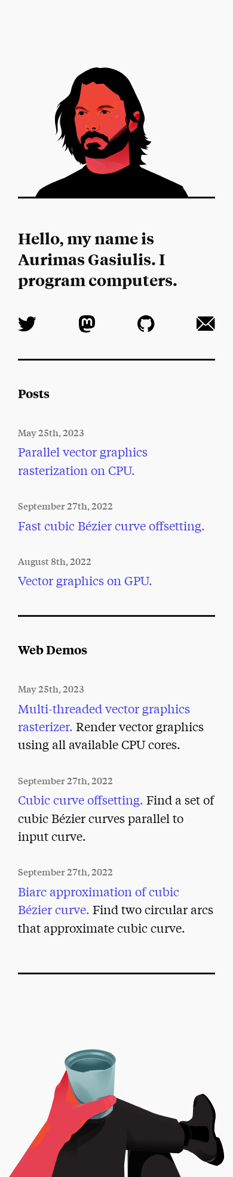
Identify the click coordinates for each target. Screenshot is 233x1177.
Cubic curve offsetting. (80, 799)
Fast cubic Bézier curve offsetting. (111, 525)
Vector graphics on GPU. (85, 580)
